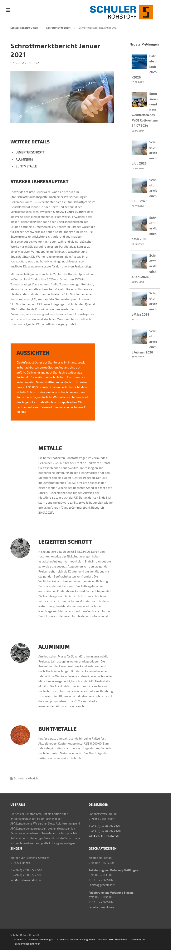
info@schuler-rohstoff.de (104, 836)
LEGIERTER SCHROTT (30, 152)
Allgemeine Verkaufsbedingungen (76, 939)
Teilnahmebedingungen (27, 943)
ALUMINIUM (24, 159)
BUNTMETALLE (26, 166)
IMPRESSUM (138, 939)
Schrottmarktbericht (58, 27)
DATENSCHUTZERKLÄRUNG (113, 939)
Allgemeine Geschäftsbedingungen (33, 939)
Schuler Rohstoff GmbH (24, 27)
